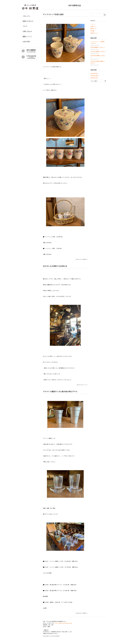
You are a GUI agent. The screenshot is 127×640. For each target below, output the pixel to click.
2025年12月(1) (94, 76)
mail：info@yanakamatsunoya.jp (63, 623)
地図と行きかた (28, 21)
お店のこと (93, 26)
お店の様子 (26, 41)
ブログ (25, 26)
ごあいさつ (26, 16)
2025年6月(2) (94, 78)
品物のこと (85, 259)
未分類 (92, 31)
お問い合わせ (27, 31)
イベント (86, 384)
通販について (27, 36)
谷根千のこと (94, 33)
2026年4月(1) (94, 73)
